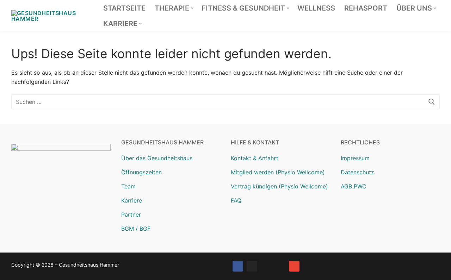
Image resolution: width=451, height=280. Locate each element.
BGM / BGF (135, 228)
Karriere (131, 200)
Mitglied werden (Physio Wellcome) (278, 172)
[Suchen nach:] (225, 101)
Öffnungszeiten (141, 172)
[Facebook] (238, 266)
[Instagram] (252, 266)
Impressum (355, 158)
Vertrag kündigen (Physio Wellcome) (279, 186)
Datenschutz (357, 172)
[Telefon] (280, 266)
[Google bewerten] (266, 266)
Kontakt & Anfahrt (254, 158)
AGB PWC (353, 186)
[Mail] (294, 266)
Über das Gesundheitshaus (156, 158)
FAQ (236, 200)
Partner (131, 214)
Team (128, 186)
